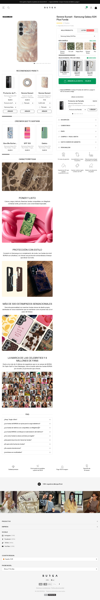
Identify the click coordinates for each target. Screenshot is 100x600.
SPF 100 (27, 143)
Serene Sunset (27, 93)
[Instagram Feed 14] (28, 502)
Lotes (87, 30)
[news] (86, 7)
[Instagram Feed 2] (72, 502)
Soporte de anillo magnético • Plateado (27, 96)
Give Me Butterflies (11, 143)
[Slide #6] (43, 63)
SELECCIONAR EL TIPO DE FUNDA (69, 58)
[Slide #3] (77, 113)
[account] (91, 7)
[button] (63, 23)
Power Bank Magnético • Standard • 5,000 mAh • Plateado (44, 96)
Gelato (44, 143)
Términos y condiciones (43, 588)
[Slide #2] (37, 63)
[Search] (8, 7)
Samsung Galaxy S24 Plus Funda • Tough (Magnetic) (10, 147)
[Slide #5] (80, 113)
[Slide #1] (35, 63)
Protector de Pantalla (12, 93)
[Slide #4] (40, 63)
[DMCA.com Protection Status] (50, 595)
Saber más (92, 58)
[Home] (50, 7)
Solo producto (67, 30)
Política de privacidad (57, 588)
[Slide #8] (46, 63)
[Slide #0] (34, 63)
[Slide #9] (48, 63)
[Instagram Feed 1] (50, 502)
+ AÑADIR (92, 109)
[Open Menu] (3, 7)
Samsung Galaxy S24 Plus (10, 96)
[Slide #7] (45, 63)
